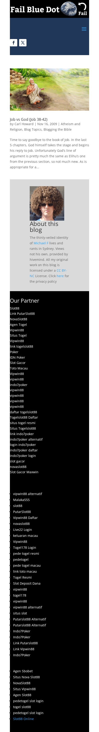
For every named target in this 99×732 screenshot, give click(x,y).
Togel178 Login (24, 547)
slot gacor (17, 461)
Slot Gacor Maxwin (24, 472)
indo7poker (18, 385)
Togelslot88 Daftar (24, 417)
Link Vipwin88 (23, 649)
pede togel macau (27, 565)
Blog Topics (33, 129)
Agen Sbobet (23, 671)
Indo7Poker (21, 631)
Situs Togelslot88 (23, 428)
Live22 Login (22, 529)
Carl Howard (24, 124)
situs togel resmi (22, 423)
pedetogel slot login (28, 701)
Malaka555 (21, 500)
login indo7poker (23, 444)
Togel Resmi (22, 577)
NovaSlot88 (18, 319)
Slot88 (14, 308)
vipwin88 (17, 379)
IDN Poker (17, 357)
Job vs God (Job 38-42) (28, 119)
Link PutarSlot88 (22, 313)
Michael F (41, 243)
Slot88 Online (23, 719)
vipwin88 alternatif (27, 494)
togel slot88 (22, 707)
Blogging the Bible (58, 129)
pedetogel (21, 559)
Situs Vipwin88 (24, 689)
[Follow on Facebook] (13, 42)
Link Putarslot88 (25, 643)
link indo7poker (22, 434)
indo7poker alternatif (26, 439)
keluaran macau (25, 535)
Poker (14, 352)
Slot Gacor (18, 362)
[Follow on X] (22, 42)
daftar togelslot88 (23, 412)
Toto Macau (19, 368)
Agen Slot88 (22, 695)
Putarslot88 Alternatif (29, 619)
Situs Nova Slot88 (26, 677)
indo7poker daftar (24, 450)
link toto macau (25, 571)
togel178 (19, 595)
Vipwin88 (17, 330)
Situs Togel (18, 335)
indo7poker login (23, 455)
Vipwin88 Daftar (25, 517)
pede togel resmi (26, 553)
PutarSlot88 (22, 512)
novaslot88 (18, 467)
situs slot (20, 613)
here (60, 276)
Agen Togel (18, 324)
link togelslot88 (21, 346)
